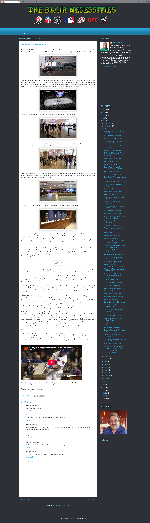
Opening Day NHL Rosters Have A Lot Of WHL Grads (115, 246)
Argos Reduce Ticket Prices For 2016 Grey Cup (114, 207)
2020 (104, 109)
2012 (104, 390)
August (107, 359)
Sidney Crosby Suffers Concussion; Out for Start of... (114, 265)
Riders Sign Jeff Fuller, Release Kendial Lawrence (114, 351)
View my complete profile (108, 66)
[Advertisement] (58, 481)
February (108, 375)
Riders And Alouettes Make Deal (114, 254)
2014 (104, 385)
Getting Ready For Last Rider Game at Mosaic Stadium (113, 168)
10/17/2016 (29, 411)
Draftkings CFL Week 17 (112, 225)
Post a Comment (29, 461)
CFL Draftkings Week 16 (112, 285)
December (108, 123)
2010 (104, 396)
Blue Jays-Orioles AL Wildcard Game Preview (113, 319)
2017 (104, 118)
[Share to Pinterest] (43, 396)
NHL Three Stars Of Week (112, 136)
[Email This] (35, 396)
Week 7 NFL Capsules (111, 194)
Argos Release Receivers (112, 327)
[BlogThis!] (37, 396)
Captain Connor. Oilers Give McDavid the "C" (113, 305)
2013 (104, 387)
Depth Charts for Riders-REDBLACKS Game (111, 279)
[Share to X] (39, 396)
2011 (104, 393)
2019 (104, 112)
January (107, 378)
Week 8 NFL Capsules (111, 161)
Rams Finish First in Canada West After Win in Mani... (113, 142)
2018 (104, 115)
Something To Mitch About (112, 213)
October (107, 129)
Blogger (86, 518)
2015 (104, 382)
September (108, 356)
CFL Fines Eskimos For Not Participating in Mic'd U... (113, 258)
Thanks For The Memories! (112, 150)
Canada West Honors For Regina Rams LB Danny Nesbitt (114, 331)
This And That (108, 156)
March (107, 373)
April (106, 370)
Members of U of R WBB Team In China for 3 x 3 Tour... (114, 217)
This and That (108, 189)
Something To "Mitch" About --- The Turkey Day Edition (114, 274)
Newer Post (25, 499)
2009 (104, 398)
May (106, 367)
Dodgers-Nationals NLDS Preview (114, 288)
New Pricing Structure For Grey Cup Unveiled (114, 198)
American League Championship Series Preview (114, 229)
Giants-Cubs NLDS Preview (113, 282)
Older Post (91, 499)
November (108, 126)
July (106, 361)
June (106, 364)
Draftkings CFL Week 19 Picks (114, 153)
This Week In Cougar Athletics (113, 159)
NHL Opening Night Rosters (113, 262)
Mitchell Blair (117, 43)
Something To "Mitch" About (113, 138)
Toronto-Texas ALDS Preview (113, 296)
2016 (104, 121)
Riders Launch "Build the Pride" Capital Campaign (114, 242)
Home (23, 33)
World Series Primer (110, 164)
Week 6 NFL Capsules (111, 238)
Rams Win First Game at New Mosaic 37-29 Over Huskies (113, 347)
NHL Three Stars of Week (112, 171)
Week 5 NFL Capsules (111, 299)
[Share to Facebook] (41, 396)
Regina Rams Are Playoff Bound (114, 181)
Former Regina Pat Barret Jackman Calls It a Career (113, 314)
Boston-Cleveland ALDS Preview (114, 302)
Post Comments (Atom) (62, 505)
